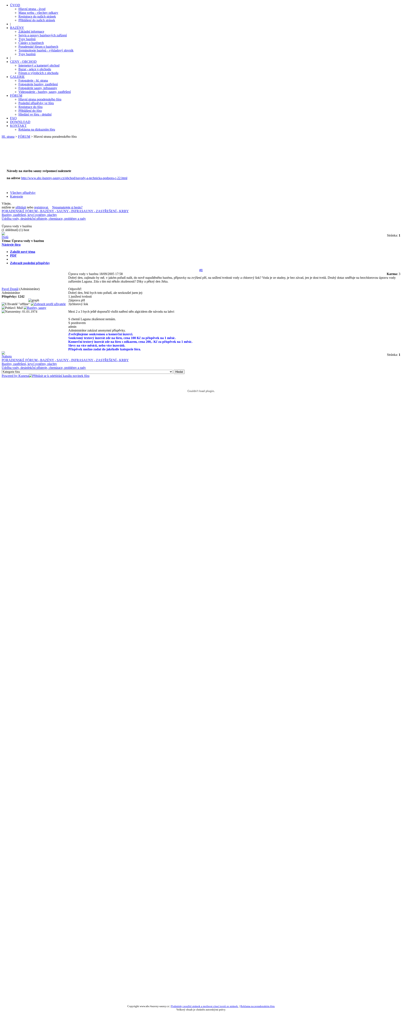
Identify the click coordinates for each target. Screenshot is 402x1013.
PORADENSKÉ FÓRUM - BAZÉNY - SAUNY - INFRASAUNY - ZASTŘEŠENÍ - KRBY (65, 211)
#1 (201, 270)
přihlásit (20, 207)
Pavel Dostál (10, 289)
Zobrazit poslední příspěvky (30, 263)
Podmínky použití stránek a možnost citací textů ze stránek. (204, 1006)
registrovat (41, 207)
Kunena (23, 376)
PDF (13, 255)
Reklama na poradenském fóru (257, 1006)
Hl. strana (8, 136)
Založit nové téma (22, 251)
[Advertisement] (82, 156)
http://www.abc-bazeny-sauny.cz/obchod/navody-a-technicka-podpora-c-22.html (74, 178)
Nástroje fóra (11, 244)
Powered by (10, 376)
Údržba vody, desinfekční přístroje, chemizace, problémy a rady (44, 218)
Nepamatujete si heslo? (67, 207)
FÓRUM (24, 136)
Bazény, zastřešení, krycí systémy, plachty (29, 215)
